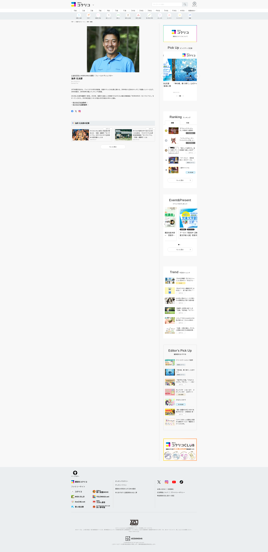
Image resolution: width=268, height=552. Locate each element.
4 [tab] (181, 95)
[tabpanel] (180, 76)
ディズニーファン (120, 485)
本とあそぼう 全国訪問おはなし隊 (126, 492)
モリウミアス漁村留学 (80, 105)
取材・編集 (89, 21)
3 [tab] (180, 95)
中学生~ (182, 11)
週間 (172, 123)
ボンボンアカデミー (121, 481)
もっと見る (180, 180)
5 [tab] (183, 95)
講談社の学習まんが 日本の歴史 (125, 489)
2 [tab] (178, 95)
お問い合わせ (161, 489)
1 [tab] (176, 95)
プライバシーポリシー (178, 492)
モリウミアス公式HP (79, 102)
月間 (187, 123)
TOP (72, 21)
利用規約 (171, 489)
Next (196, 76)
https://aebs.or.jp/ (134, 531)
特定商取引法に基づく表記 (165, 496)
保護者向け (191, 11)
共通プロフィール (80, 21)
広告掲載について (163, 492)
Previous (163, 76)
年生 (133, 10)
